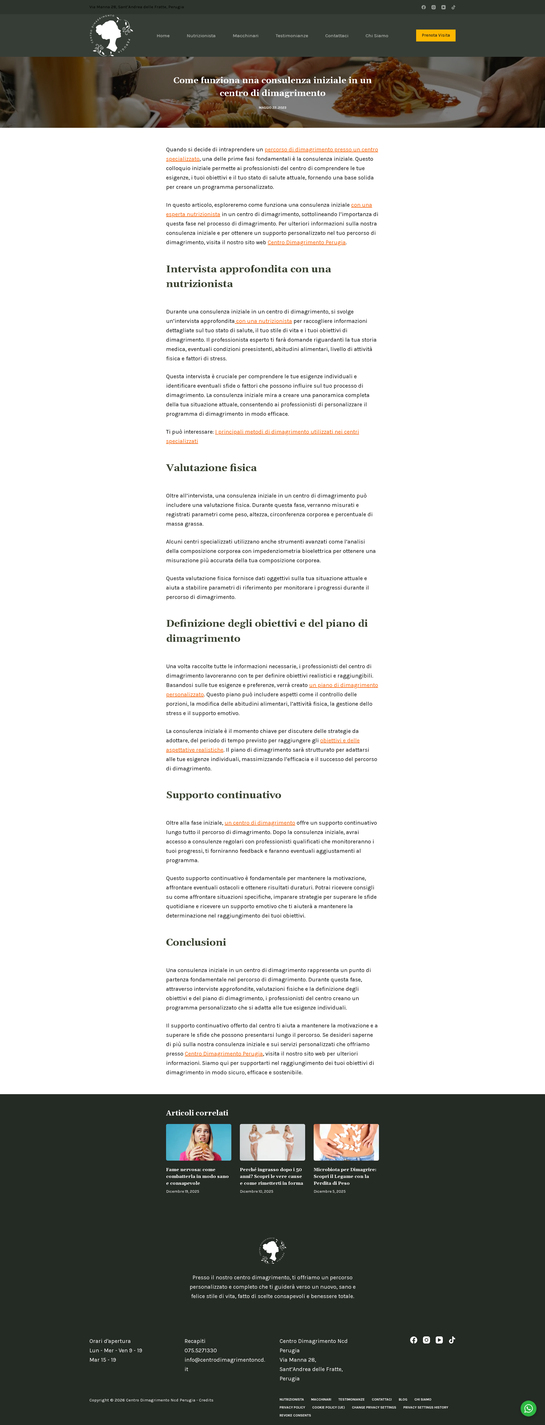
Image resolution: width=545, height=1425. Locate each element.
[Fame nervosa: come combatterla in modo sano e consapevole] (198, 1142)
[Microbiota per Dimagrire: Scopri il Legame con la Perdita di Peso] (346, 1142)
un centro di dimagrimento (260, 823)
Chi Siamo (377, 35)
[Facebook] (424, 7)
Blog (403, 1399)
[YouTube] (443, 7)
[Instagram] (433, 7)
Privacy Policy (292, 1407)
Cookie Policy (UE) (328, 1407)
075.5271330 (201, 1350)
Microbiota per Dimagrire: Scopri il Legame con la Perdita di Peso (345, 1176)
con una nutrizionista (263, 321)
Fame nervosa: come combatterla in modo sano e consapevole (197, 1176)
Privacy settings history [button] (425, 1407)
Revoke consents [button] (295, 1415)
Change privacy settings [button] (374, 1407)
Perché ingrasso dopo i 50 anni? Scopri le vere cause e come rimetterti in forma (271, 1176)
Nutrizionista (201, 35)
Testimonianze (292, 35)
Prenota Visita (436, 35)
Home (163, 35)
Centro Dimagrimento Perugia (307, 242)
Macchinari (246, 35)
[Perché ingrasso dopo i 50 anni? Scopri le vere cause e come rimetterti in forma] (272, 1142)
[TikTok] (453, 7)
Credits (206, 1400)
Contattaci (337, 35)
